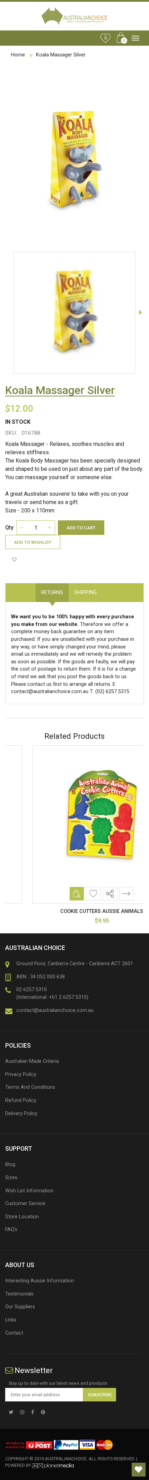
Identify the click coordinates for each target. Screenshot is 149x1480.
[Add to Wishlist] (15, 559)
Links (10, 1320)
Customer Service (25, 1204)
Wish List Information (29, 1191)
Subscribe (100, 1394)
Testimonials (19, 1294)
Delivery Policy (21, 1113)
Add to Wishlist (33, 542)
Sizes (11, 1178)
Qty (9, 527)
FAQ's (11, 1229)
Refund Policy (20, 1100)
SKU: (11, 433)
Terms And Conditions (30, 1087)
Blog (10, 1164)
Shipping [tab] (85, 592)
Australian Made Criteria (32, 1061)
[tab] (107, 588)
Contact (14, 1333)
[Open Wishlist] (139, 1470)
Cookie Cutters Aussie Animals (75, 911)
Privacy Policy (20, 1074)
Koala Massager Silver (61, 55)
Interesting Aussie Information (39, 1281)
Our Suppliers (20, 1307)
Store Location (22, 1217)
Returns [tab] (52, 592)
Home (18, 55)
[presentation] (140, 312)
